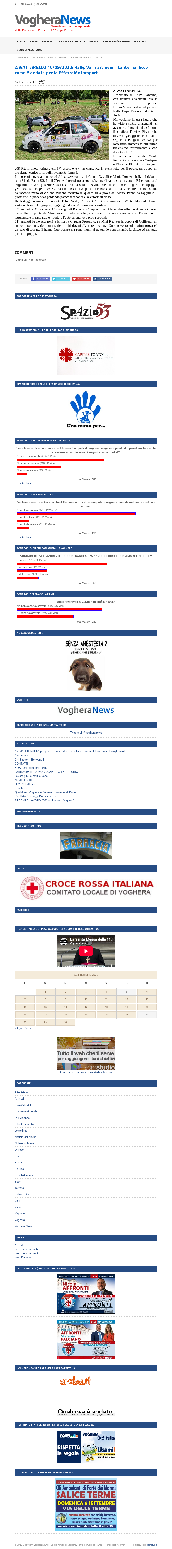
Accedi (19, 1245)
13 (147, 999)
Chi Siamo (26, 4)
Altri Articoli (22, 1092)
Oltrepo (19, 1149)
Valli (17, 1200)
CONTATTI (41, 4)
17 (86, 1007)
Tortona (19, 1188)
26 (126, 1014)
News (33, 41)
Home (21, 41)
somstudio (152, 1545)
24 (86, 1014)
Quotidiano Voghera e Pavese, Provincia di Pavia (45, 792)
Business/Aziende (116, 41)
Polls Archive (23, 483)
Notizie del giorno (25, 1136)
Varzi (18, 1207)
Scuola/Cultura (29, 50)
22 (45, 1014)
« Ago (18, 1028)
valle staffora (23, 1194)
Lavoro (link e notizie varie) (32, 776)
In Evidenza (22, 1117)
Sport (94, 41)
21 (25, 1014)
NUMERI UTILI (24, 780)
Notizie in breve (24, 1143)
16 (65, 1007)
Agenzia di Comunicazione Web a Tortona (86, 1072)
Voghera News (24, 1226)
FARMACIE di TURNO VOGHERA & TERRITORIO (46, 771)
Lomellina (21, 1130)
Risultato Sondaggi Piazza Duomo (36, 796)
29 (45, 1022)
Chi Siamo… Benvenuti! (30, 759)
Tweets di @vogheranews (86, 732)
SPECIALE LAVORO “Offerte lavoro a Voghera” (44, 800)
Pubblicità (21, 788)
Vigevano (20, 1213)
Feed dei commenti (27, 1253)
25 (106, 1014)
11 (106, 999)
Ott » (28, 1028)
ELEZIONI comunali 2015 (31, 767)
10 (86, 999)
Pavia (18, 1162)
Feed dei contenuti (26, 1249)
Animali (47, 41)
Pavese (19, 1156)
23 (65, 1014)
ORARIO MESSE (25, 784)
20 (147, 1007)
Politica (140, 41)
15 (45, 1007)
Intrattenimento (71, 41)
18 (106, 1007)
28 (25, 1022)
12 (126, 999)
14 (25, 1007)
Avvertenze (22, 755)
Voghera (20, 1220)
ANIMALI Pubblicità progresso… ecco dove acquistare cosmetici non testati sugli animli (70, 751)
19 (126, 1007)
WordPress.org (24, 1257)
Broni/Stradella (24, 1105)
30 (65, 1022)
